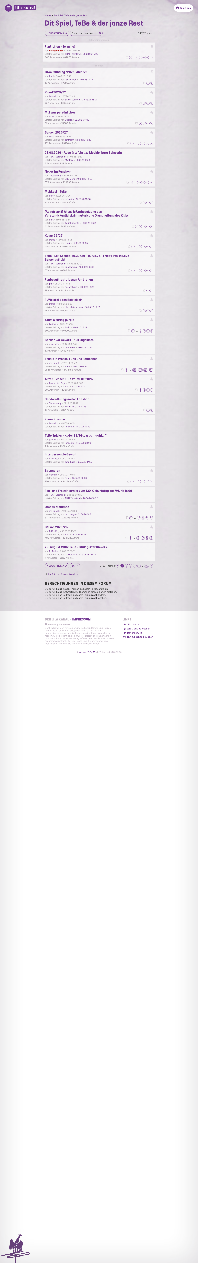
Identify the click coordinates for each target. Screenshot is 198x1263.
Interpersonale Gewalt (61, 454)
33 (142, 57)
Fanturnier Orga (57, 383)
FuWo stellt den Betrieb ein (64, 299)
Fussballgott (71, 287)
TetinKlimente (72, 223)
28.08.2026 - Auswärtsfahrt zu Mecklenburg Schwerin (83, 152)
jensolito (53, 96)
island (52, 116)
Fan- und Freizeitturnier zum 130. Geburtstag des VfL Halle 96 (88, 490)
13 (147, 143)
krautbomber (56, 50)
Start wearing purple (59, 319)
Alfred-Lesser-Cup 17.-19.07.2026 (69, 379)
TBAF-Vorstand (73, 54)
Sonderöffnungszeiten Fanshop (67, 399)
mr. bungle (54, 363)
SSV (67, 534)
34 (147, 57)
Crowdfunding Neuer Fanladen (66, 72)
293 (140, 370)
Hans (67, 366)
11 (139, 143)
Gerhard (53, 474)
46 (138, 538)
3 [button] (130, 566)
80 (143, 518)
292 (134, 370)
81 (147, 518)
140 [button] (146, 566)
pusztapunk (71, 267)
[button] (117, 565)
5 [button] (139, 566)
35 (151, 57)
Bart (51, 219)
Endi (51, 76)
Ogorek (68, 119)
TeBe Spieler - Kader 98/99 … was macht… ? (76, 435)
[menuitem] (183, 8)
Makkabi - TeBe (56, 191)
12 (143, 143)
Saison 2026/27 (56, 132)
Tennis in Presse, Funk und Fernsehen (71, 359)
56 (143, 182)
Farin (67, 327)
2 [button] (126, 566)
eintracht (69, 139)
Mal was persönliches (60, 112)
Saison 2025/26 (56, 527)
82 (151, 518)
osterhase (54, 344)
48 (147, 538)
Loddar (52, 324)
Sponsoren (52, 470)
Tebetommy (55, 175)
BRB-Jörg (70, 179)
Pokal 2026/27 (55, 92)
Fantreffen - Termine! (60, 46)
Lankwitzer (70, 79)
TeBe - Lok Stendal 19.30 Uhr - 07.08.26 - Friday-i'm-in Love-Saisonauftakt (87, 257)
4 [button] (134, 566)
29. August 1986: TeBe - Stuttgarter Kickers (76, 547)
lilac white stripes (74, 307)
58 (151, 182)
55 (139, 182)
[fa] (50, 283)
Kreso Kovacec (55, 419)
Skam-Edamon (72, 99)
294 (145, 370)
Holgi (67, 243)
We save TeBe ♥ (87, 652)
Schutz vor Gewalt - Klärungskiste (69, 340)
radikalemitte (71, 554)
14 (151, 143)
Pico (51, 195)
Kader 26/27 (53, 235)
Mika (51, 136)
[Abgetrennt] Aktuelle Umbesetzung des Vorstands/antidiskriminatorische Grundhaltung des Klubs (87, 213)
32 (138, 57)
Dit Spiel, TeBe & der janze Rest (94, 23)
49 (151, 538)
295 (151, 370)
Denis (52, 239)
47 (142, 538)
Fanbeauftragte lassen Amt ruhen (69, 279)
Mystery (69, 160)
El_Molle (53, 551)
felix (67, 478)
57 (147, 182)
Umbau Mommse (57, 507)
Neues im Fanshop (58, 171)
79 (139, 518)
